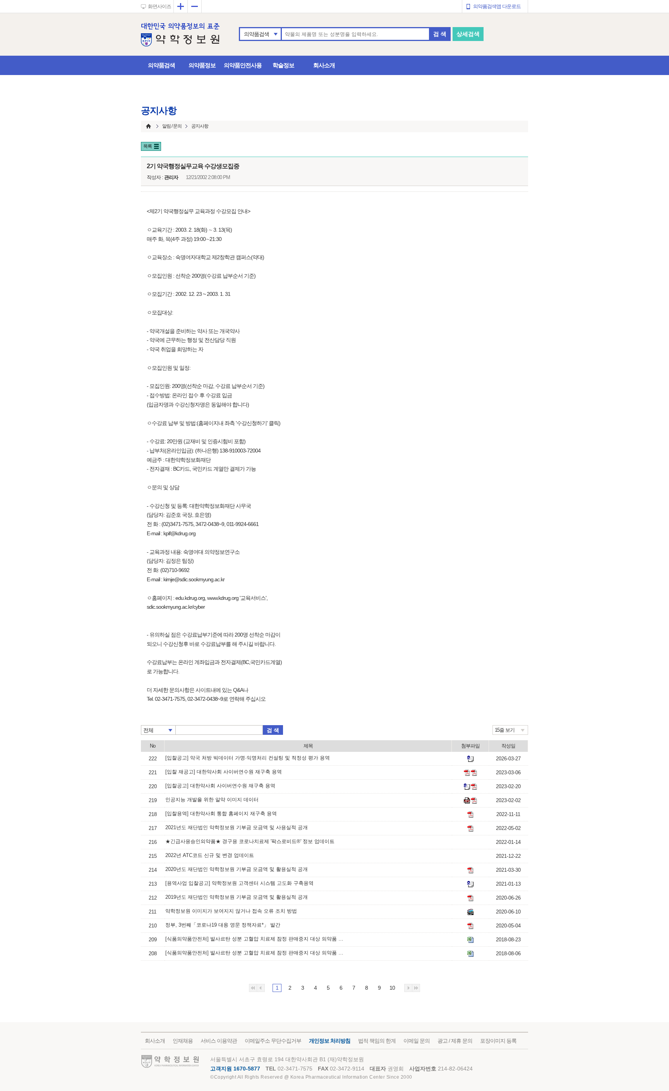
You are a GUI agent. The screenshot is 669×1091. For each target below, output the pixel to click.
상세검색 (468, 34)
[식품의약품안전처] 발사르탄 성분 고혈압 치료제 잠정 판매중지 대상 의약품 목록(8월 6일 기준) (254, 953)
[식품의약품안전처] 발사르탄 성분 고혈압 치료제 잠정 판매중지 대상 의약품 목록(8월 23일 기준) (254, 939)
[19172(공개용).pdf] (473, 800)
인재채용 (183, 1041)
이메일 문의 (416, 1041)
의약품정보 (202, 65)
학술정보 (283, 65)
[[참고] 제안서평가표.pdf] (473, 772)
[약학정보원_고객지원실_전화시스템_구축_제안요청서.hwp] (470, 884)
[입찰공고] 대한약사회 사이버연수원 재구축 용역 (220, 786)
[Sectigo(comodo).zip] (470, 911)
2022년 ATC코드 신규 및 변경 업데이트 (209, 855)
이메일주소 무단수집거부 (273, 1041)
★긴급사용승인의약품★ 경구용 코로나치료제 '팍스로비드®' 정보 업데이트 (249, 841)
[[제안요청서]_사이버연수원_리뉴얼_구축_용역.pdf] (473, 786)
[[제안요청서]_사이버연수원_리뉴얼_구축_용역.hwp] (466, 786)
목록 (147, 146)
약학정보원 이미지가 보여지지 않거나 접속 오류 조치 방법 (231, 911)
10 (392, 988)
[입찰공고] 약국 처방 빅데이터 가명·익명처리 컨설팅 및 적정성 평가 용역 (247, 758)
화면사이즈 (159, 6)
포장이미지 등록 (498, 1041)
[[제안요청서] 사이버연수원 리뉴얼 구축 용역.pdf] (466, 772)
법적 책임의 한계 (377, 1041)
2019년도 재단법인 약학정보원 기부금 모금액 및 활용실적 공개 (236, 897)
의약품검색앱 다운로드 (497, 6)
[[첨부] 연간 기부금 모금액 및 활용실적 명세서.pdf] (470, 898)
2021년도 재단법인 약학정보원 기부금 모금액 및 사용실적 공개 (236, 827)
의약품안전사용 (243, 65)
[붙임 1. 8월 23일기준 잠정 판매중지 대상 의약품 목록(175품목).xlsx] (470, 939)
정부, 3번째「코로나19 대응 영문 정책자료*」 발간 (222, 925)
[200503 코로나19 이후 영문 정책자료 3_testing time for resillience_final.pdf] (470, 925)
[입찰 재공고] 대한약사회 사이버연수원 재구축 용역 (223, 772)
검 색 (439, 34)
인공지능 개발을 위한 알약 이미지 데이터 (212, 799)
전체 (148, 730)
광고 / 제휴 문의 (454, 1041)
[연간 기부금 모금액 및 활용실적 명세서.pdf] (470, 870)
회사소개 (324, 65)
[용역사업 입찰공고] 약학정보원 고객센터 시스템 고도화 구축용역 (239, 883)
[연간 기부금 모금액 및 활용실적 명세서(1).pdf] (470, 828)
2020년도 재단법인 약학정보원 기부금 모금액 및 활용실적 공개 (236, 869)
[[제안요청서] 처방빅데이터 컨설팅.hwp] (470, 758)
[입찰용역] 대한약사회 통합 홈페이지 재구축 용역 (221, 813)
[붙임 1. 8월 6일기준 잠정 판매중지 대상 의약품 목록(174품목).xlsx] (470, 953)
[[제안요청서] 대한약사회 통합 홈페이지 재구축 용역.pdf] (470, 814)
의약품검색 (256, 34)
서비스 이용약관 (219, 1041)
